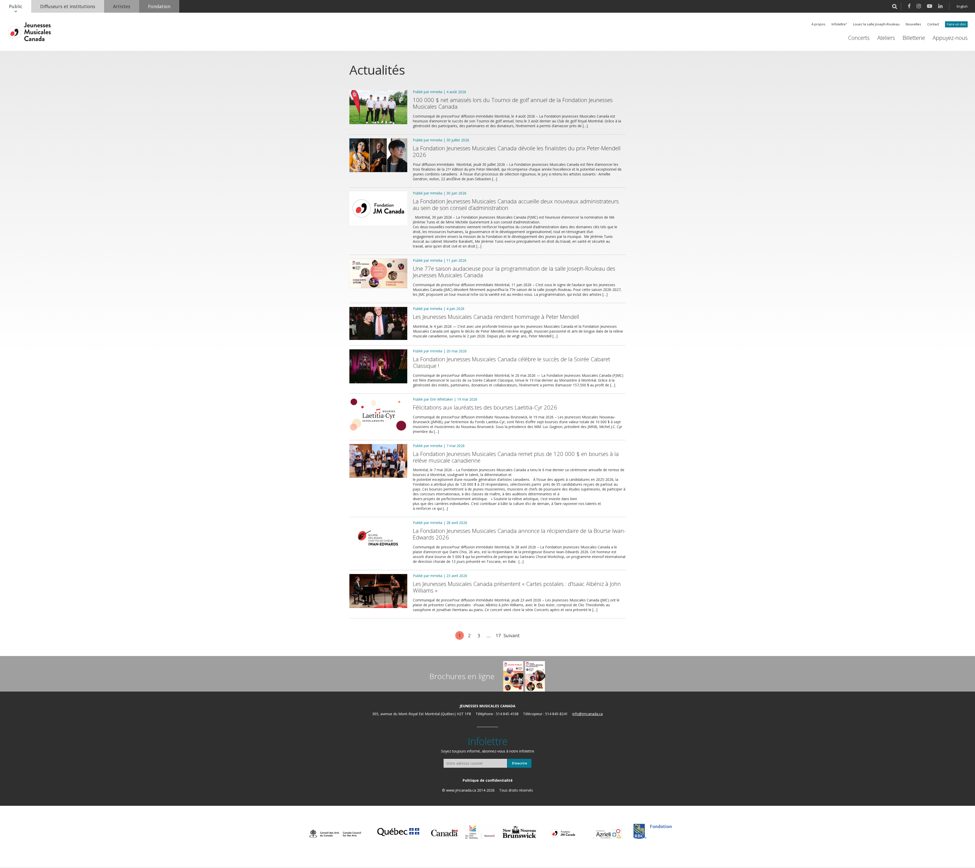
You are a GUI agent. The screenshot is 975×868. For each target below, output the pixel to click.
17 (498, 635)
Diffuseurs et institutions (67, 6)
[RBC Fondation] (652, 831)
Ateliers (886, 37)
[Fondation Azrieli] (607, 833)
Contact (933, 24)
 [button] (894, 6)
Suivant (511, 635)
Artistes (121, 6)
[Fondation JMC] (563, 833)
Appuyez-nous (950, 37)
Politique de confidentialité (488, 780)
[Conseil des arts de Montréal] (480, 832)
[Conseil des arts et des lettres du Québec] (398, 831)
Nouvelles (913, 24)
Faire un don (956, 24)
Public (15, 6)
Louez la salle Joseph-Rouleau (876, 24)
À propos (818, 24)
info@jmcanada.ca (587, 713)
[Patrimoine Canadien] (444, 833)
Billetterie (914, 37)
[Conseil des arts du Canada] (335, 834)
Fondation (159, 6)
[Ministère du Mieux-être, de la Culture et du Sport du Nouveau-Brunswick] (519, 832)
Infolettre (839, 24)
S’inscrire (519, 763)
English (962, 6)
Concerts (859, 37)
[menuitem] (15, 6)
